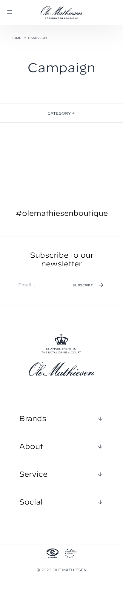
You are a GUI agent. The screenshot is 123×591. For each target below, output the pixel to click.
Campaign (37, 37)
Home (16, 37)
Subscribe (83, 285)
